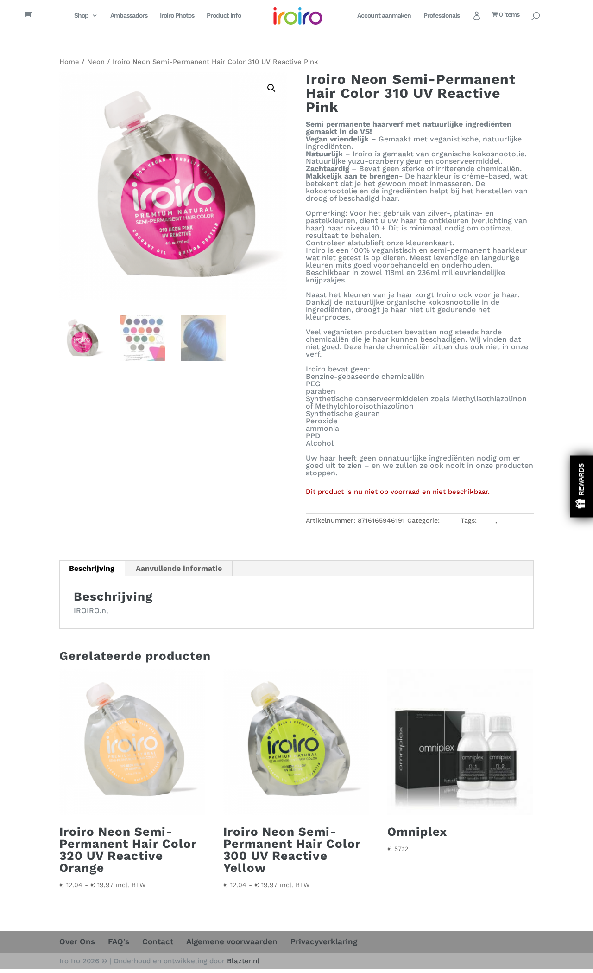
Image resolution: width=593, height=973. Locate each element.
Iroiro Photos (177, 15)
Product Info (224, 15)
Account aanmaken (384, 15)
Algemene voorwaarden (232, 941)
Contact (157, 941)
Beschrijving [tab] (91, 568)
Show (581, 487)
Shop (81, 15)
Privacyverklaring (323, 941)
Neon (96, 62)
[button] (271, 88)
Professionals (441, 15)
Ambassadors (128, 15)
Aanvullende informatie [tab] (179, 568)
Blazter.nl (243, 961)
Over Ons (77, 941)
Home (69, 62)
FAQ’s (118, 941)
